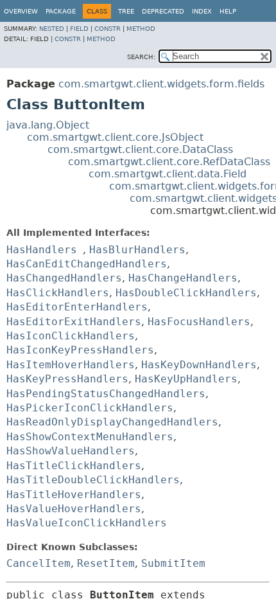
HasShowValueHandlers (70, 451)
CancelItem (38, 563)
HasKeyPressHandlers (67, 379)
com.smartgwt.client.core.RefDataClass (169, 162)
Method (140, 28)
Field (79, 28)
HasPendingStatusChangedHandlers (105, 394)
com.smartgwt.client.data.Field (167, 174)
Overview (21, 11)
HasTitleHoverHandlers (73, 494)
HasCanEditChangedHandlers (86, 264)
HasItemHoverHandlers (70, 365)
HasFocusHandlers (199, 322)
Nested (51, 28)
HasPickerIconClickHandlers (89, 408)
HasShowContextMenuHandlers (89, 437)
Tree (126, 11)
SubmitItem (173, 563)
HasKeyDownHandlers (199, 365)
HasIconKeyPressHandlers (80, 350)
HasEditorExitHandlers (73, 322)
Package (61, 11)
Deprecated (163, 11)
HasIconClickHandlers (70, 336)
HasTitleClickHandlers (73, 466)
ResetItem (106, 563)
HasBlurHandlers (137, 250)
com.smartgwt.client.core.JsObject (115, 137)
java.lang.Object (47, 125)
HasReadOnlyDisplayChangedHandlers (112, 422)
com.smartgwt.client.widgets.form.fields (161, 84)
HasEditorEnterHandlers (77, 307)
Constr (107, 28)
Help (228, 11)
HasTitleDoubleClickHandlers (93, 480)
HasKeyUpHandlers (186, 379)
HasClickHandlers (57, 293)
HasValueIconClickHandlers (86, 523)
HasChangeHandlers (182, 278)
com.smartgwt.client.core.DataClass (140, 149)
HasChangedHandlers (64, 278)
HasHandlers (41, 250)
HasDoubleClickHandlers (186, 293)
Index (202, 11)
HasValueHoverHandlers (73, 509)
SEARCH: (141, 56)
